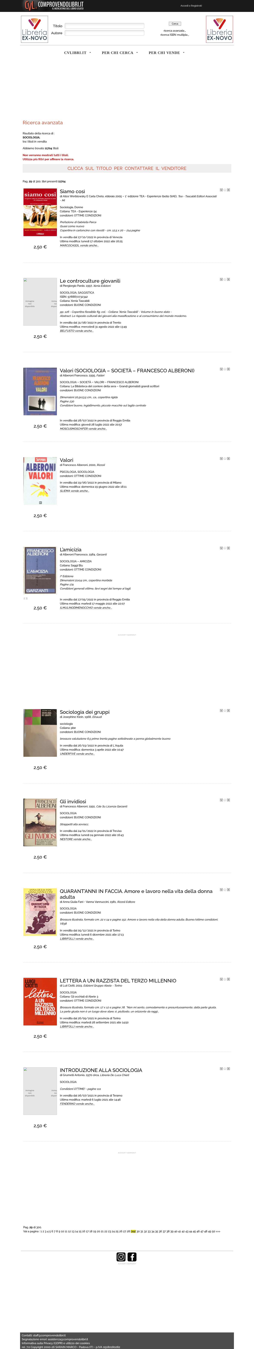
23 (109, 1231)
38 (168, 1231)
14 (76, 1231)
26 (120, 1231)
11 (66, 1231)
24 (113, 1231)
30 (138, 1231)
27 (124, 1231)
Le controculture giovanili (90, 281)
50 (213, 1231)
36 (160, 1231)
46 (198, 1231)
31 (141, 1231)
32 (145, 1231)
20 (98, 1231)
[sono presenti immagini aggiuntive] (24, 599)
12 (69, 1231)
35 (156, 1231)
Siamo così (72, 191)
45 (194, 1231)
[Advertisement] (74, 90)
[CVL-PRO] (225, 190)
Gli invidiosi (73, 801)
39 (171, 1231)
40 (175, 1231)
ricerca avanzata (174, 30)
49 (209, 1231)
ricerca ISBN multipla (173, 34)
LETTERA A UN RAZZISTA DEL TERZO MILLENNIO (118, 981)
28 (128, 1231)
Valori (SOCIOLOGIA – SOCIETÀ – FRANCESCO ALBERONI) (127, 370)
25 (116, 1231)
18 (90, 1231)
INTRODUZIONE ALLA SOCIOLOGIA (101, 1070)
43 (186, 1231)
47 (201, 1231)
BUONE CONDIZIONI (87, 304)
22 (105, 1231)
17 (87, 1231)
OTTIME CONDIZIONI (87, 215)
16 (83, 1231)
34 (152, 1231)
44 (190, 1231)
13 (73, 1231)
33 (149, 1231)
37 (164, 1231)
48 (205, 1231)
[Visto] (221, 190)
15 (80, 1231)
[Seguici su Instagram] (121, 1260)
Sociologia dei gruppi (85, 712)
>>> (218, 1231)
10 (62, 1231)
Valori (66, 460)
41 (179, 1231)
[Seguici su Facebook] (132, 1260)
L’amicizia (70, 549)
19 (94, 1231)
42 (183, 1231)
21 (102, 1231)
